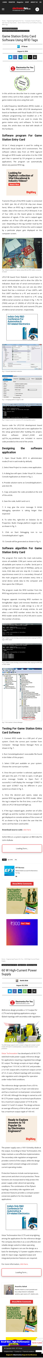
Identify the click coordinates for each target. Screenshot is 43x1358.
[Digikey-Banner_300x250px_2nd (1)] (22, 195)
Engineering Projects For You (15, 21)
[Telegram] (10, 57)
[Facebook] (15, 57)
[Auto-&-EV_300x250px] (22, 339)
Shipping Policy (8, 1351)
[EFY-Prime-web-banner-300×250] (22, 945)
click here (27, 830)
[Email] (30, 57)
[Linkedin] (20, 57)
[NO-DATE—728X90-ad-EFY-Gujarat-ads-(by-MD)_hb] (21, 1357)
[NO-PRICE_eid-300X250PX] (22, 913)
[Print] (35, 57)
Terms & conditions (28, 1351)
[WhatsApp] (25, 57)
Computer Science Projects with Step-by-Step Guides (16, 31)
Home (4, 21)
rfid (16, 859)
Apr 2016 (10, 859)
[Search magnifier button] (37, 9)
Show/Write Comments (22, 884)
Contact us (18, 1351)
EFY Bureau (25, 46)
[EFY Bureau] (19, 46)
